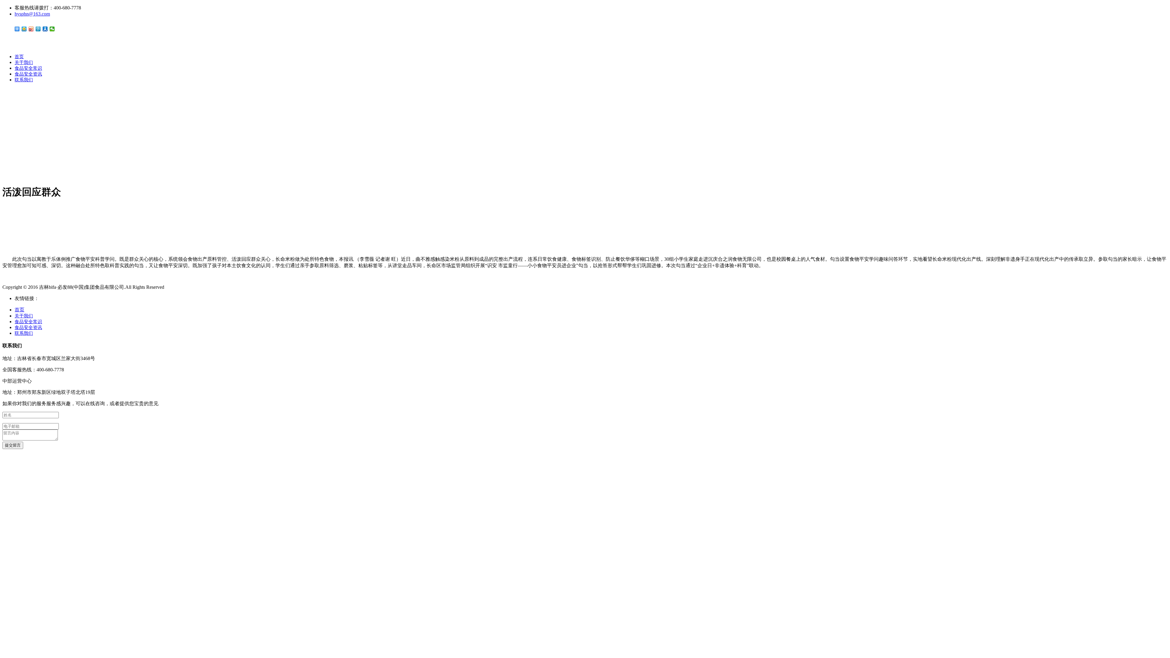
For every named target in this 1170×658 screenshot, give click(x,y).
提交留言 (13, 445)
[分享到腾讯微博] (38, 29)
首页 (19, 56)
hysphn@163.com (32, 13)
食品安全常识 (28, 68)
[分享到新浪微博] (31, 29)
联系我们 (24, 79)
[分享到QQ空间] (24, 29)
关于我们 (24, 62)
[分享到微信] (52, 29)
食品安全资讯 (28, 74)
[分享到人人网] (45, 29)
